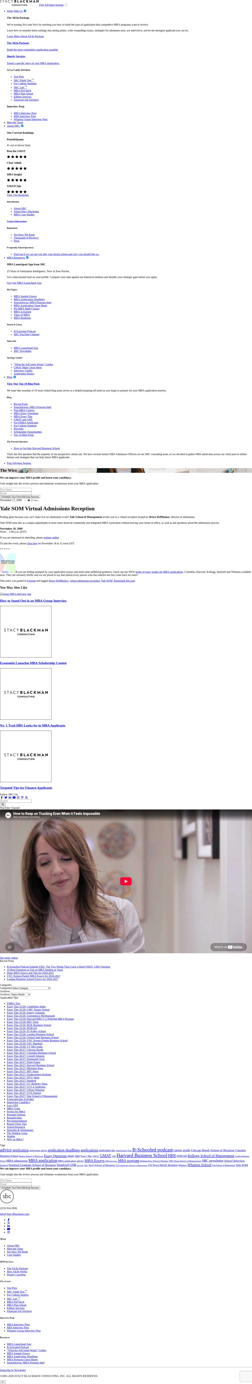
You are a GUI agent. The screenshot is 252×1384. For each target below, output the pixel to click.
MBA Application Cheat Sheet (30, 305)
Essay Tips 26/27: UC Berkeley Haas (27, 1083)
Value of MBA (22, 314)
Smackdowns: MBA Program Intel (32, 302)
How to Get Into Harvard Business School (37, 448)
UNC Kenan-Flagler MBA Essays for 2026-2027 (33, 976)
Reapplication (14, 1117)
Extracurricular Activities (20, 1099)
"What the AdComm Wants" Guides (33, 364)
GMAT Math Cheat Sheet (28, 367)
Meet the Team (15, 1248)
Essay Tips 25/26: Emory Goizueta (26, 1012)
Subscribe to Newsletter (13, 1370)
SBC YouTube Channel (26, 334)
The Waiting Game (17, 1133)
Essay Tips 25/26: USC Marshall (24, 1043)
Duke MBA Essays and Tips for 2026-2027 (30, 972)
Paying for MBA (16, 1111)
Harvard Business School (142, 1155)
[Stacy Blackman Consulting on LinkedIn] (8, 1226)
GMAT (105, 1155)
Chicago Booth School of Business (212, 1150)
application (21, 1150)
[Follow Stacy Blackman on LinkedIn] (10, 797)
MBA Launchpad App (26, 347)
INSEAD (182, 1156)
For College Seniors (17, 1294)
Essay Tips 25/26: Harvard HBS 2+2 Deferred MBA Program (40, 1018)
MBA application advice (71, 1161)
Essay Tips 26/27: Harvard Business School (30, 1065)
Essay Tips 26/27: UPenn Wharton (25, 1089)
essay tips (74, 1156)
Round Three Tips (17, 1123)
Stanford (4, 1165)
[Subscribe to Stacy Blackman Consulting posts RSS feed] (26, 797)
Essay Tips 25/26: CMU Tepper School (28, 1009)
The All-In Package (17, 1268)
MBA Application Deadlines (29, 299)
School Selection (234, 1160)
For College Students (25, 83)
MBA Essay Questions (26, 413)
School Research (16, 1127)
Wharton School (199, 1165)
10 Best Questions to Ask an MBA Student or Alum (35, 969)
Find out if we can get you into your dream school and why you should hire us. (56, 254)
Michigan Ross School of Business (154, 1161)
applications (89, 1150)
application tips (107, 1150)
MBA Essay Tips (23, 416)
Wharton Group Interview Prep (30, 119)
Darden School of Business (31, 1156)
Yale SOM (106, 580)
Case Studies (14, 1254)
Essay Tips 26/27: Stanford (21, 1080)
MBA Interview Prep (25, 113)
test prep (80, 1165)
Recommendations (17, 1120)
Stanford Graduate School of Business (32, 1165)
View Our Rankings (18, 195)
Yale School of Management (223, 1165)
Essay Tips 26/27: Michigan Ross (25, 1068)
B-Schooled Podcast (25, 331)
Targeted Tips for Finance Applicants (26, 788)
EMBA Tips (13, 1003)
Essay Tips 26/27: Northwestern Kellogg (29, 1074)
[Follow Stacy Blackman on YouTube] (14, 797)
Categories (5, 988)
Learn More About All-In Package (25, 36)
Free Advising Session (51, 4)
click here (32, 543)
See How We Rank (24, 234)
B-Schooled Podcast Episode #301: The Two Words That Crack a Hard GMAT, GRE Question (58, 966)
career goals (181, 1150)
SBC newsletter (213, 1160)
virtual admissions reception (85, 580)
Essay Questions (55, 1156)
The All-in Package (18, 43)
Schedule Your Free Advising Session (20, 497)
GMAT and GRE (23, 419)
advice (6, 1149)
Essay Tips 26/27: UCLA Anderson (26, 1086)
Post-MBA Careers (24, 410)
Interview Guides (23, 370)
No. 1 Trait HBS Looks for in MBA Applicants (32, 725)
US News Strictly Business (163, 1165)
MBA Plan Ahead (23, 93)
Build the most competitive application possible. (32, 49)
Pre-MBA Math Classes (26, 308)
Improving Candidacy (19, 1102)
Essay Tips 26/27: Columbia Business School (31, 1052)
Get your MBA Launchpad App (24, 282)
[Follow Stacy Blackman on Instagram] (18, 797)
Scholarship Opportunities (28, 431)
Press (16, 240)
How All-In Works (17, 1271)
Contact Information (17, 221)
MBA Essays (95, 1160)
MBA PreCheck (22, 90)
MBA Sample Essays (25, 296)
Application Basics (24, 373)
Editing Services (22, 96)
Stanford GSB (66, 1165)
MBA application (42, 1160)
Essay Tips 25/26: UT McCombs (25, 1046)
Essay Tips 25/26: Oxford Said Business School (33, 1037)
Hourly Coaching (16, 1274)
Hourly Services (16, 56)
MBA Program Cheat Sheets (22, 1359)
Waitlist (11, 1136)
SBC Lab (20, 87)
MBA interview (111, 1161)
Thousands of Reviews (26, 237)
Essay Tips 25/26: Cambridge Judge (26, 1006)
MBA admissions (17, 1160)
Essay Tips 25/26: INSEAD (22, 1028)
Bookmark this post (124, 580)
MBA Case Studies (24, 214)
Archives (5, 994)
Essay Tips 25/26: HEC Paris (22, 1022)
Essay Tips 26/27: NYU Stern (23, 1077)
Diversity (19, 428)
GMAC (96, 1156)
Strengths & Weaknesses (20, 1130)
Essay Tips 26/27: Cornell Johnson (25, 1056)
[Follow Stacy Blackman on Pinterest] (22, 797)
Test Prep (19, 76)
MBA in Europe (22, 311)
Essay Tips (86, 1156)
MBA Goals (13, 1108)
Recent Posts (21, 404)
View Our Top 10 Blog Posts (23, 383)
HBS (172, 1155)
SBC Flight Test (24, 80)
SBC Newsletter (22, 351)
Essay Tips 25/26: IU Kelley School (26, 1031)
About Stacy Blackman (26, 211)
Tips (86, 1165)
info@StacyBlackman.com (14, 1214)
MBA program (128, 1161)
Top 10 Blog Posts (24, 434)
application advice (38, 1150)
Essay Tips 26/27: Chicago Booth (25, 1049)
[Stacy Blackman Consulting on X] (8, 1222)
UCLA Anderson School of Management (132, 1165)
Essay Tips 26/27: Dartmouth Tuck (26, 1059)
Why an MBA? (15, 1139)
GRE (114, 1156)
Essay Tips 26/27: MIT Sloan (23, 1071)
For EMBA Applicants (26, 422)
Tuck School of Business (101, 1165)
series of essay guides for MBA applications (159, 571)
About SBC (20, 208)
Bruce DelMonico (58, 580)
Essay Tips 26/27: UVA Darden (24, 1093)
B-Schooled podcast (152, 1149)
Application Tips (124, 1150)
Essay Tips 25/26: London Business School (30, 1034)
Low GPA (12, 1105)
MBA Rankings (22, 317)
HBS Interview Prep (25, 116)
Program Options (16, 1114)
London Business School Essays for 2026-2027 (32, 979)
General (31, 580)
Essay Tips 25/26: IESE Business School (29, 1025)
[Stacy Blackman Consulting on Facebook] (1, 797)
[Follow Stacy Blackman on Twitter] (6, 797)
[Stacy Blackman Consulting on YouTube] (8, 1229)
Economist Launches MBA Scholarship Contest (33, 663)
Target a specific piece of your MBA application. (33, 63)
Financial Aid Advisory (26, 99)
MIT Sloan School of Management (185, 1161)
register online (51, 537)
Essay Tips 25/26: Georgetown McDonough (31, 1015)
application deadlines (64, 1150)
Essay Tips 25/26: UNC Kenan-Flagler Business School (37, 1040)
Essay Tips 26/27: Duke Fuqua (23, 1062)
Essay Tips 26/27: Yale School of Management (32, 1096)
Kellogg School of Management (211, 1156)
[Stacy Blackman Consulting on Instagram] (8, 1232)
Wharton (182, 1165)
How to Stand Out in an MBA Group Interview (33, 601)
